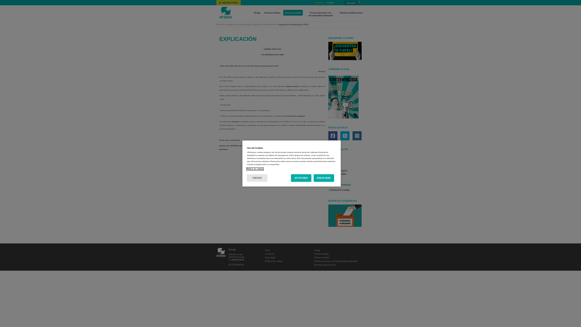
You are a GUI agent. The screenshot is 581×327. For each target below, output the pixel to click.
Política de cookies (255, 169)
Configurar (257, 178)
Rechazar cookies (324, 178)
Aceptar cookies (301, 178)
